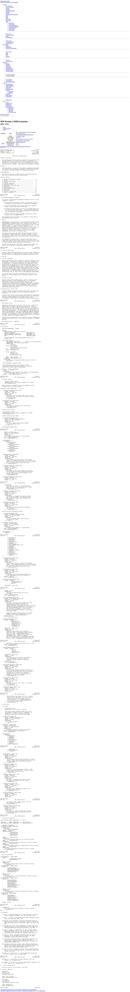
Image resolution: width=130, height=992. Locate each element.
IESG (7, 15)
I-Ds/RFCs (11, 91)
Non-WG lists (9, 43)
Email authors (4, 146)
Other (7, 21)
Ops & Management (10, 10)
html (18, 140)
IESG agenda (9, 86)
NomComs (8, 87)
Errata (34, 132)
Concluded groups (10, 42)
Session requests (9, 71)
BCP (9, 61)
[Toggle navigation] (1, 118)
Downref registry (9, 89)
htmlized (21, 140)
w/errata (25, 140)
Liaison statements (10, 85)
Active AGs (11, 22)
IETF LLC (8, 19)
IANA (27, 989)
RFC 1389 (22, 133)
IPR (13, 146)
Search (7, 45)
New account (9, 106)
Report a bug (9, 100)
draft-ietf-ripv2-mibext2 (23, 134)
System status (9, 96)
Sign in (7, 102)
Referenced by (22, 146)
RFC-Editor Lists (12, 112)
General (7, 8)
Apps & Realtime (9, 7)
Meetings (11, 92)
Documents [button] (5, 44)
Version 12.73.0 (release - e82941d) (19, 990)
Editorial (8, 56)
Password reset (9, 103)
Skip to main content (5, 1)
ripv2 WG (31, 134)
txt (16, 140)
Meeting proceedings (10, 81)
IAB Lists (11, 111)
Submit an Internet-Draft (11, 48)
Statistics (8, 90)
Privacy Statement (32, 989)
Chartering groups (10, 35)
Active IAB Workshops (14, 26)
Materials (8, 65)
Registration (8, 67)
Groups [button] (4, 4)
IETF (2, 989)
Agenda (7, 63)
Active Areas (11, 24)
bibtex (28, 140)
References (16, 146)
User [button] (4, 101)
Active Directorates (13, 25)
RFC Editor (8, 20)
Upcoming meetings (10, 75)
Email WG (9, 146)
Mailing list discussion (20, 142)
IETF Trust (18, 989)
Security (7, 13)
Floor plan (8, 66)
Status (4, 127)
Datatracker (15, 2)
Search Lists (27, 146)
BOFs (7, 36)
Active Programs (12, 27)
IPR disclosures (9, 84)
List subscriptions (9, 107)
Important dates (9, 68)
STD (7, 61)
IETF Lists (11, 108)
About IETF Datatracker (6, 990)
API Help (8, 94)
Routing (7, 12)
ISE (7, 55)
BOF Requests (9, 37)
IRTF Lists (11, 109)
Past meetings (9, 80)
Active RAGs (12, 29)
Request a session (9, 69)
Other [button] (4, 83)
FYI (11, 61)
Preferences (8, 104)
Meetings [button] (5, 62)
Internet (7, 9)
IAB (7, 16)
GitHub (40, 990)
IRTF (7, 18)
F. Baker (23, 136)
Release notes (9, 95)
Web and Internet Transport (12, 14)
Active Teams (12, 30)
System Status (30, 990)
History (4, 129)
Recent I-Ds (8, 47)
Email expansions (7, 128)
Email (44, 990)
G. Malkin (18, 136)
